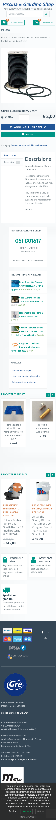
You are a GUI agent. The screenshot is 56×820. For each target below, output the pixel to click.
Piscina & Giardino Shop (28, 4)
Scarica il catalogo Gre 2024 (14, 712)
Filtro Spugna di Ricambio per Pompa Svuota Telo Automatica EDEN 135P (13, 431)
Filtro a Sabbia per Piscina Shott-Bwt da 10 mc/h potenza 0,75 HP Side (13, 527)
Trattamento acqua (21, 370)
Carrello (45, 22)
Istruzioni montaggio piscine (26, 376)
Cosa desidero (15, 22)
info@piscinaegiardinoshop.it (22, 759)
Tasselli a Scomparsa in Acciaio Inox (43, 428)
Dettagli (11, 411)
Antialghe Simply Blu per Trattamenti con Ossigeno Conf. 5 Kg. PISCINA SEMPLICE (42, 525)
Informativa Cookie (28, 817)
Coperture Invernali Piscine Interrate (29, 37)
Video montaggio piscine (24, 381)
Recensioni (11, 162)
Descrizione (10, 155)
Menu (4, 29)
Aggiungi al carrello (29, 127)
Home (4, 37)
